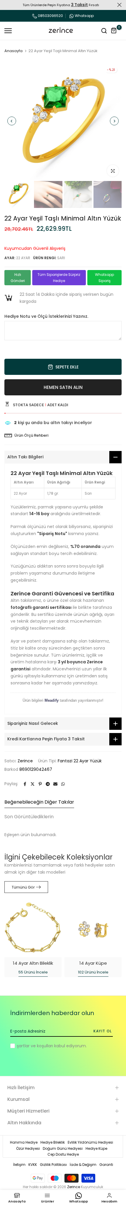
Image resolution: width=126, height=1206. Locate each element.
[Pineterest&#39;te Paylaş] (40, 784)
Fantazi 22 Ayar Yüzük (80, 761)
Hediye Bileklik (52, 1142)
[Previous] (11, 121)
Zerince (25, 761)
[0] (114, 31)
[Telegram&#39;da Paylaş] (47, 784)
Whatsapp (84, 15)
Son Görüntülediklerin (29, 816)
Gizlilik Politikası (53, 1164)
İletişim (19, 1164)
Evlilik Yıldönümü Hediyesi (90, 1142)
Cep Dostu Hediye (63, 1154)
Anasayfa (13, 51)
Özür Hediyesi (28, 1148)
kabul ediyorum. (52, 1046)
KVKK (32, 1164)
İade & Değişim (83, 1164)
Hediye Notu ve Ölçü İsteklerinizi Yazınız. (46, 316)
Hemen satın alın (63, 387)
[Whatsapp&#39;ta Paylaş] (63, 784)
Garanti (106, 1164)
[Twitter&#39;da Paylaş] (32, 784)
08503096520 (50, 15)
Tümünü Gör (23, 887)
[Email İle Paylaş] (55, 784)
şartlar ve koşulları (35, 1046)
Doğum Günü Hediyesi (63, 1148)
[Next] (114, 121)
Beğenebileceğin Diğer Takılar (39, 802)
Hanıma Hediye (24, 1142)
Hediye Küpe (96, 1148)
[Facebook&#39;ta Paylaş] (25, 784)
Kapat (119, 5)
